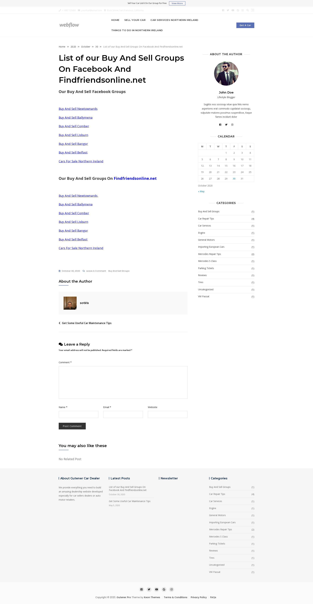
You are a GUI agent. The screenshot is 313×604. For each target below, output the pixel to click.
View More (177, 3)
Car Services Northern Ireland (174, 20)
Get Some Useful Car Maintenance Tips (87, 323)
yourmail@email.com (91, 10)
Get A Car (245, 25)
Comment (65, 362)
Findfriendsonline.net (135, 178)
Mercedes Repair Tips (209, 254)
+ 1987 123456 (69, 10)
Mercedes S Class (207, 261)
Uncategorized (205, 289)
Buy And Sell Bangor (73, 144)
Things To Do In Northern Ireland (137, 30)
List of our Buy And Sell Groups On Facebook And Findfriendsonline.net (128, 488)
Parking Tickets (206, 268)
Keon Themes (152, 597)
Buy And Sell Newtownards (78, 109)
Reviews (202, 275)
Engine (201, 232)
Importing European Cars (211, 246)
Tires (200, 282)
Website (152, 407)
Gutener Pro (124, 597)
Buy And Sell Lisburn (73, 135)
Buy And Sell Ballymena (76, 117)
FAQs (213, 597)
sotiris (84, 303)
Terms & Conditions (175, 597)
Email (107, 407)
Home (115, 20)
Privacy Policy (199, 597)
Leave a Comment (96, 271)
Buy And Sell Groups (118, 270)
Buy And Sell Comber (74, 126)
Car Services (204, 225)
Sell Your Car (135, 20)
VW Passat (203, 296)
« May (201, 191)
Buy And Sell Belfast (73, 152)
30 (234, 178)
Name (63, 407)
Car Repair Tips (206, 218)
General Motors (206, 239)
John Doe (226, 92)
